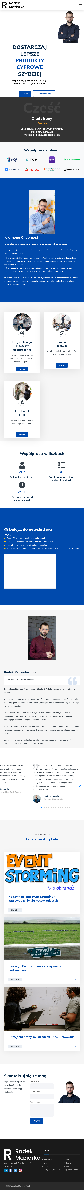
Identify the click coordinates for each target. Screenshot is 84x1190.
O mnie (66, 1159)
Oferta (25, 94)
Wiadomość (35, 1102)
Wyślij (37, 1121)
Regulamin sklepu (71, 1170)
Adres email (35, 1092)
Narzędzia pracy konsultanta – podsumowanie (41, 1037)
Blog (45, 1163)
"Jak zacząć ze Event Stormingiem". (39, 541)
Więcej (22, 369)
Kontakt (67, 1166)
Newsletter (48, 1159)
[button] (31, 784)
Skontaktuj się (44, 94)
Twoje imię (34, 1082)
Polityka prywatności (52, 1170)
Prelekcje (67, 1163)
